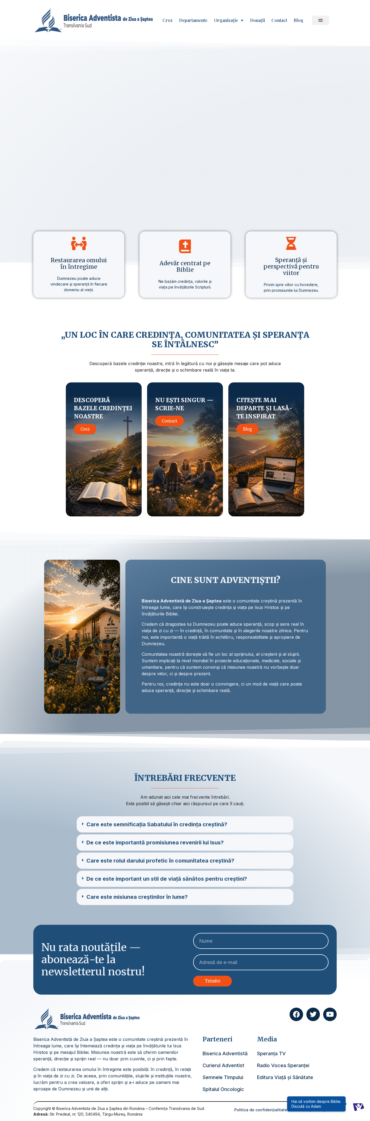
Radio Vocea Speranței (283, 1065)
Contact (279, 20)
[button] (185, 824)
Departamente (193, 20)
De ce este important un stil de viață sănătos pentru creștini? (166, 879)
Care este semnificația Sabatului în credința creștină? (156, 824)
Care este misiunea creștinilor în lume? (137, 897)
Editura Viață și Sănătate (285, 1077)
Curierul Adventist (223, 1065)
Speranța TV (271, 1053)
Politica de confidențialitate (260, 1109)
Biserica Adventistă (225, 1053)
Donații (257, 20)
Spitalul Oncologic (223, 1089)
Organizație (226, 20)
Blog (298, 20)
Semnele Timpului (223, 1077)
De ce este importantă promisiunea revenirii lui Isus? (155, 842)
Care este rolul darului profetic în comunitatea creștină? (160, 860)
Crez (168, 20)
